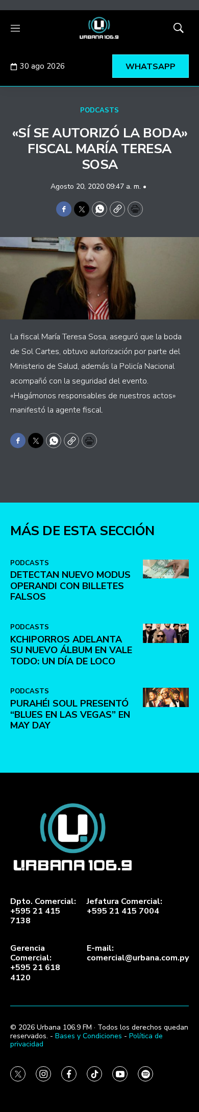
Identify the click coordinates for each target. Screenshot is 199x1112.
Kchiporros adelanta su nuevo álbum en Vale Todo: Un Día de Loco (71, 650)
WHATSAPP (151, 66)
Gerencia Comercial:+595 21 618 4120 (35, 963)
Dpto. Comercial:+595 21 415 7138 (43, 911)
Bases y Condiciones (88, 1036)
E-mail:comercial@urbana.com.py (138, 953)
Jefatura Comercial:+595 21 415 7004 (124, 906)
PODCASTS (99, 110)
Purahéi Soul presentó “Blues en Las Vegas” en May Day (70, 714)
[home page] (99, 28)
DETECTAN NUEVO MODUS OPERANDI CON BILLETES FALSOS (70, 586)
